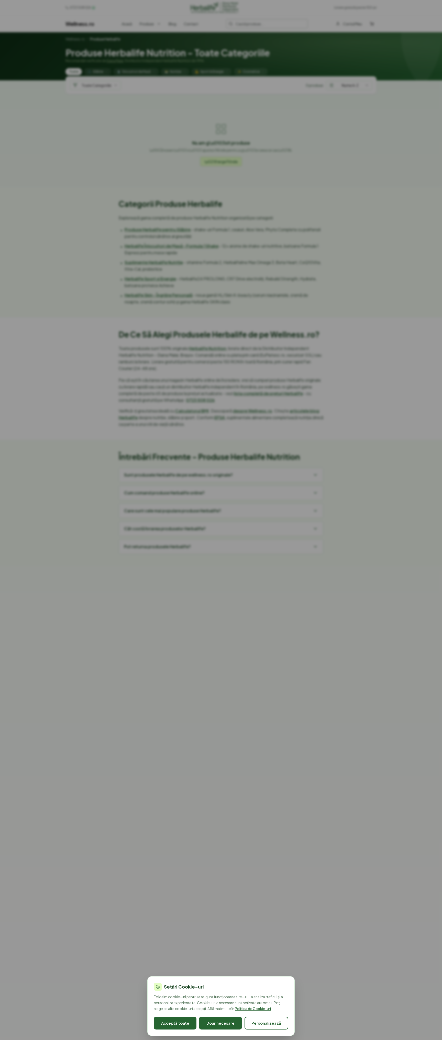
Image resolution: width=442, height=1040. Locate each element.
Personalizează (266, 1023)
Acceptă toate (175, 1023)
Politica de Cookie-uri (253, 1008)
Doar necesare (220, 1023)
